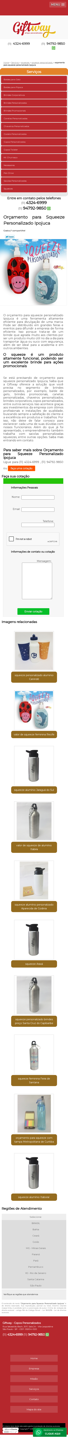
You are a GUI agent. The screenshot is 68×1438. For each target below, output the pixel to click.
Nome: (16, 497)
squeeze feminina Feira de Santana (34, 1080)
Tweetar (10, 236)
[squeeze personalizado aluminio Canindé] (34, 650)
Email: (17, 509)
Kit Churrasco (10, 157)
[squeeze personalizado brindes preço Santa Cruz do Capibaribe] (34, 994)
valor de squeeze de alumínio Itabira (34, 847)
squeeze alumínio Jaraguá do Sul (34, 790)
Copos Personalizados (14, 142)
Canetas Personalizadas (15, 118)
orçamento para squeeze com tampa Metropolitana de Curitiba (34, 1139)
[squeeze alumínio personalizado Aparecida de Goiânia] (34, 879)
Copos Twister (11, 149)
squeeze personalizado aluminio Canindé (34, 677)
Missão (34, 1378)
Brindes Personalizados (15, 103)
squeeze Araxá (34, 963)
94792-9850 (34, 208)
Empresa (34, 1368)
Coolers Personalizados (15, 134)
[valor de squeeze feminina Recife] (34, 709)
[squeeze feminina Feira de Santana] (34, 1053)
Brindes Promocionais (15, 110)
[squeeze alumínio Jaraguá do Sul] (34, 764)
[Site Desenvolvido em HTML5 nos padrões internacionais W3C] (10, 1431)
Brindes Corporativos (14, 95)
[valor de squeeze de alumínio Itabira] (34, 820)
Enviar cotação (33, 611)
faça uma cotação (21, 468)
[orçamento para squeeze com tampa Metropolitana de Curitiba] (34, 1112)
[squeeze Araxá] (34, 938)
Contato (34, 1399)
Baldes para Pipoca (13, 87)
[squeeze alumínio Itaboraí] (34, 1172)
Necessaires (9, 165)
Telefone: (48, 521)
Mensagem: (44, 561)
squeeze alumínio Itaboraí (34, 1197)
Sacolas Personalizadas (15, 181)
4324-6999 (21, 44)
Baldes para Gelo (12, 79)
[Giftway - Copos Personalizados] (34, 26)
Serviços (34, 72)
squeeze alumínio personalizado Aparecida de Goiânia (34, 906)
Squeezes (8, 188)
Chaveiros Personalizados (16, 126)
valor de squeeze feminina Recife (34, 734)
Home (34, 1358)
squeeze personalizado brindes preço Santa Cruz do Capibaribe (34, 1021)
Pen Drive (9, 173)
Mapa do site (34, 1409)
